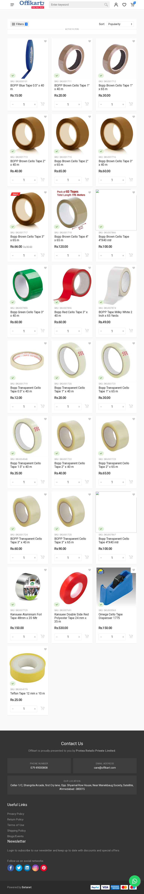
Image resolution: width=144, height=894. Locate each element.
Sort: (102, 24)
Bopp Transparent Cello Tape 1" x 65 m (114, 389)
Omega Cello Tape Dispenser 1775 (111, 616)
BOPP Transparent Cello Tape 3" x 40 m (26, 540)
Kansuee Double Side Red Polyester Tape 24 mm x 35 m (71, 618)
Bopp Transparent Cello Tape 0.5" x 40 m (25, 389)
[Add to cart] (42, 104)
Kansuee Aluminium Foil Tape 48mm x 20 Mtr (26, 616)
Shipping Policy (16, 830)
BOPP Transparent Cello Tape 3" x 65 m (70, 540)
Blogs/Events (15, 836)
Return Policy (15, 819)
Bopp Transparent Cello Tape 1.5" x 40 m (25, 465)
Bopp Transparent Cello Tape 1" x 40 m (69, 389)
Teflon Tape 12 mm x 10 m (27, 693)
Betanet (27, 887)
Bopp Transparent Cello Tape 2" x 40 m (69, 465)
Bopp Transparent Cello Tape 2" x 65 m (114, 465)
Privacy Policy (15, 814)
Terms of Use (15, 825)
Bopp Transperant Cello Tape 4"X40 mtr (114, 540)
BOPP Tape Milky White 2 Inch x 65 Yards (115, 313)
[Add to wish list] (45, 41)
